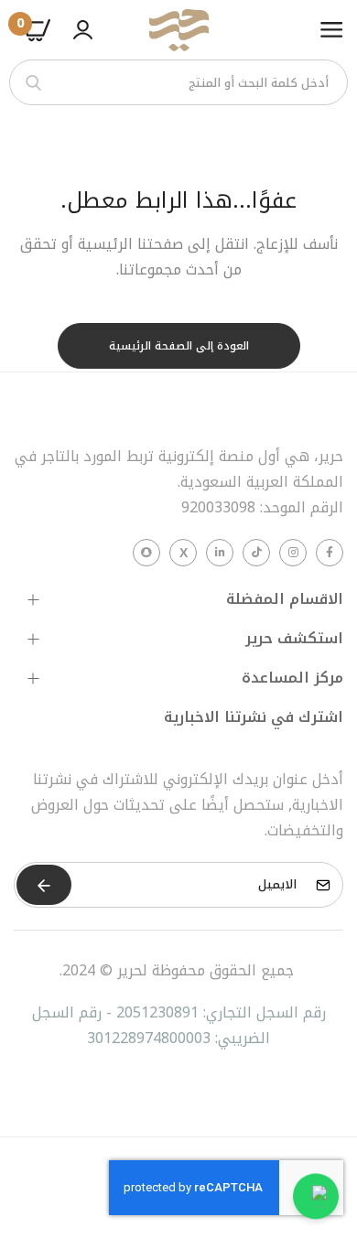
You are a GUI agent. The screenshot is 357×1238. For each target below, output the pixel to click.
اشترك (43, 885)
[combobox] (178, 82)
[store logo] (178, 30)
